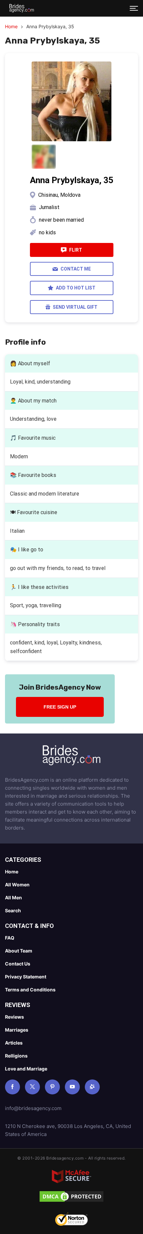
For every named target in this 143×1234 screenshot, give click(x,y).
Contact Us (17, 963)
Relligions (16, 1056)
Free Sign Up (60, 707)
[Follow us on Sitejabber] (92, 1086)
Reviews (14, 1017)
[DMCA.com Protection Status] (71, 1198)
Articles (14, 1043)
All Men (13, 897)
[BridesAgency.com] (21, 8)
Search (13, 910)
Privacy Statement (25, 976)
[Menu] (134, 8)
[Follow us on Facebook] (12, 1086)
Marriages (16, 1030)
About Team (18, 951)
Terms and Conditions (30, 989)
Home (11, 26)
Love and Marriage (26, 1068)
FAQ (9, 938)
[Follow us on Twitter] (32, 1086)
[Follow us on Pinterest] (52, 1086)
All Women (17, 884)
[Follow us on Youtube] (72, 1086)
